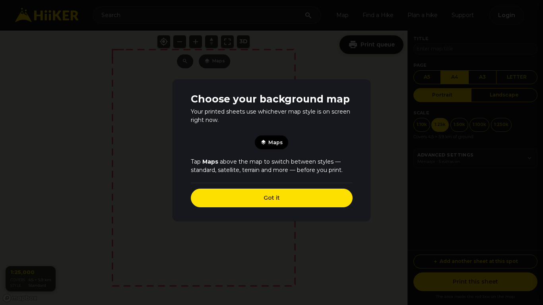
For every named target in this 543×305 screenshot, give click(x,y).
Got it (272, 197)
